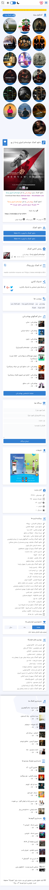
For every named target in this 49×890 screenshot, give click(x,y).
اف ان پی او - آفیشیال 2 (30, 860)
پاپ (36, 304)
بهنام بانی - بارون (31, 340)
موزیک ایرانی (18, 219)
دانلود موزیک (41, 307)
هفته (38, 627)
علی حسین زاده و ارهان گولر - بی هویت (24, 802)
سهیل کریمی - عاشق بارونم (29, 742)
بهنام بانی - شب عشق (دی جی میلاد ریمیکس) (22, 368)
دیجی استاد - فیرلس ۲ (30, 826)
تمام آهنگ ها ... (9, 15)
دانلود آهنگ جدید (15, 304)
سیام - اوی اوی (32, 794)
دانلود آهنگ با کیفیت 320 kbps (24, 233)
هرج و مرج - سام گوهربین (29, 709)
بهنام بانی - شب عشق (30, 384)
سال (10, 627)
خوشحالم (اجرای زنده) (28, 304)
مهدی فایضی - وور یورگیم (28, 777)
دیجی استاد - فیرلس (31, 834)
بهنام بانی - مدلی (31, 323)
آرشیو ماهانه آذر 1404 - (30, 843)
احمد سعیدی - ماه (32, 751)
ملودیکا (34, 307)
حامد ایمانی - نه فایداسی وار (28, 811)
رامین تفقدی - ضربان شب (29, 851)
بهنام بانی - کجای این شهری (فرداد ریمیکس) (22, 376)
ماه (25, 627)
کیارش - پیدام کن (32, 734)
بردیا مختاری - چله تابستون (29, 717)
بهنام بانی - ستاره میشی (29, 332)
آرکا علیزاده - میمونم (31, 726)
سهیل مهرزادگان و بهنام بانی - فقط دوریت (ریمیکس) (23, 358)
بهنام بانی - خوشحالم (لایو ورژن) (26, 348)
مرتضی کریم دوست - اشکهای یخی (27, 868)
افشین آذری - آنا (31, 769)
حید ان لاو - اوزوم (31, 785)
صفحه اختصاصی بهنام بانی (24, 393)
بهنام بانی (28, 192)
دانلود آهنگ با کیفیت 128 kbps (24, 238)
